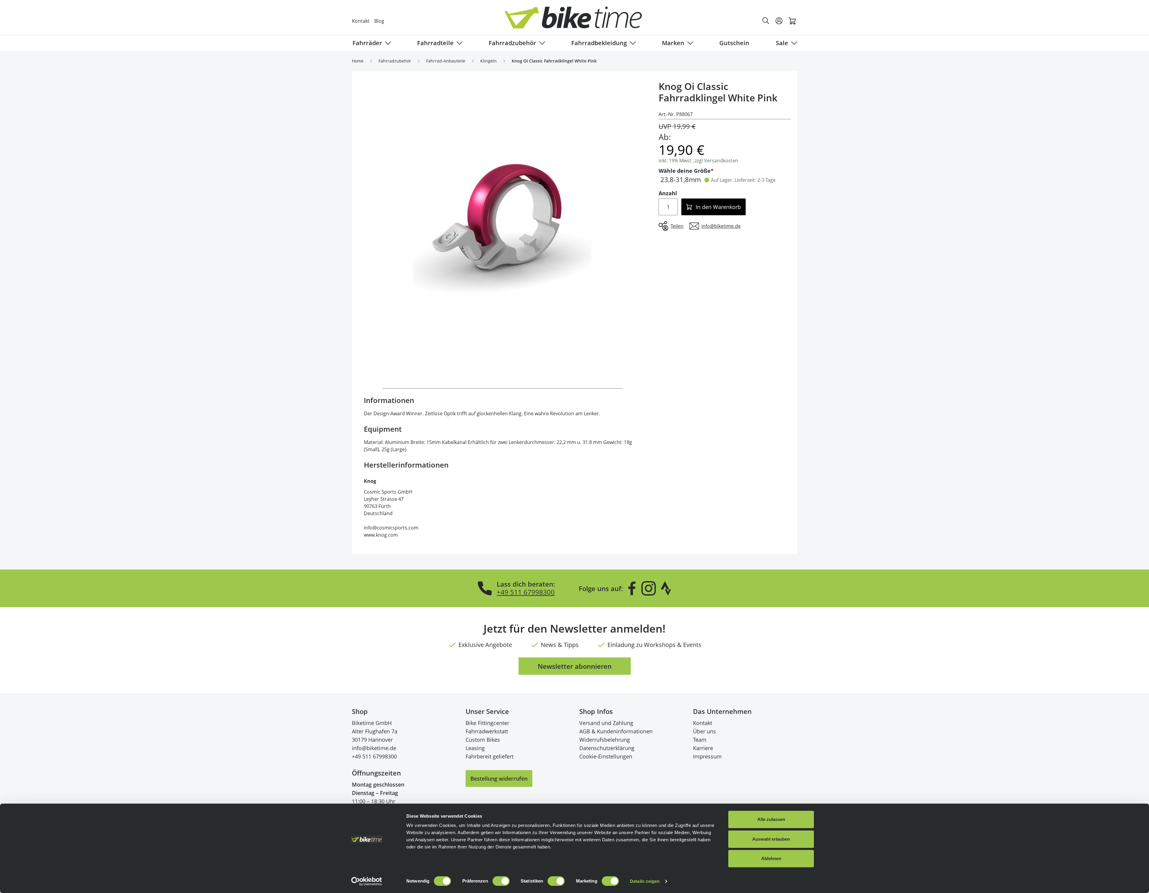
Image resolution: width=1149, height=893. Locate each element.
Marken (673, 43)
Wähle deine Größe (685, 170)
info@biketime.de (374, 748)
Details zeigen (644, 881)
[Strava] (666, 588)
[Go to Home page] (578, 21)
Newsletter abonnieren (575, 666)
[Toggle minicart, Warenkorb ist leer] (792, 21)
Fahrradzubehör (512, 43)
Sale (782, 43)
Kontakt (361, 21)
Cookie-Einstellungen (605, 756)
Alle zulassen (771, 819)
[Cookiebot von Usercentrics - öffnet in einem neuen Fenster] (367, 881)
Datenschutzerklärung (606, 748)
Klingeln (488, 61)
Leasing (475, 748)
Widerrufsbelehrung (604, 739)
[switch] (501, 881)
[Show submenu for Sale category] (793, 43)
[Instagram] (648, 588)
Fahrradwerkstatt (487, 731)
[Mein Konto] (779, 21)
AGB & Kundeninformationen (616, 731)
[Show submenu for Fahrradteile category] (458, 43)
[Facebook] (632, 588)
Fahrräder (367, 43)
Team (699, 739)
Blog (379, 21)
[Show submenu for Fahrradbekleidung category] (631, 43)
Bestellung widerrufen (499, 778)
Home (358, 61)
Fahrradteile (435, 43)
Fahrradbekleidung (599, 43)
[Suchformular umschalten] (766, 21)
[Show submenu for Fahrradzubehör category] (541, 43)
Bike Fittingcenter (487, 722)
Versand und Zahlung (606, 722)
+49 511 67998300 (526, 591)
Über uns (704, 731)
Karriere (703, 748)
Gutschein (734, 43)
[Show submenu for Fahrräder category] (387, 43)
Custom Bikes (483, 739)
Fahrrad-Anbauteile (445, 61)
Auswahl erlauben (771, 839)
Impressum (707, 756)
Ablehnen (771, 858)
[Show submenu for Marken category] (689, 43)
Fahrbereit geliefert (489, 756)
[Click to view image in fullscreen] (502, 225)
